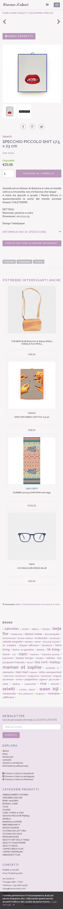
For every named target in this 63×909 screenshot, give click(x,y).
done (38, 641)
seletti (9, 688)
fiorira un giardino (23, 649)
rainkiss (16, 684)
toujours (40, 693)
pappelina (31, 679)
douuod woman (51, 641)
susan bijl (49, 688)
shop (5, 754)
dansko (29, 641)
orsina (19, 679)
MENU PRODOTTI (20, 36)
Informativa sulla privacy (15, 766)
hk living (53, 649)
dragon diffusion (28, 645)
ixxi (14, 654)
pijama (43, 679)
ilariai (6, 654)
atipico (35, 629)
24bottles (12, 628)
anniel (25, 629)
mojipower (33, 676)
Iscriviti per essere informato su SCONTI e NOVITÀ (30, 718)
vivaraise (53, 693)
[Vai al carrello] (47, 4)
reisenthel (30, 684)
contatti (7, 760)
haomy (41, 649)
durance (47, 645)
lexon (30, 662)
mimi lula (8, 676)
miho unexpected (50, 672)
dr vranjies (9, 645)
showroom (8, 757)
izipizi (23, 654)
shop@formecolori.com (14, 888)
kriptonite (8, 658)
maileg (55, 662)
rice (43, 684)
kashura (34, 654)
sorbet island (27, 689)
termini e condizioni (13, 763)
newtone (46, 676)
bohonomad (9, 638)
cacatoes (54, 638)
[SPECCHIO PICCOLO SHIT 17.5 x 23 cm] (32, 73)
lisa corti (41, 662)
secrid (55, 683)
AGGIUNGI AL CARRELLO (38, 173)
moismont (20, 676)
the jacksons (25, 693)
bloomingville (52, 634)
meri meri (22, 672)
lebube (51, 658)
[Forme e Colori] (15, 5)
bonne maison (25, 638)
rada (5, 684)
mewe (33, 672)
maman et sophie (22, 667)
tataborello (9, 693)
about (6, 751)
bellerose (16, 634)
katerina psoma (50, 654)
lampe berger (25, 658)
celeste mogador (13, 641)
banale (46, 629)
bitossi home (33, 634)
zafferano (8, 697)
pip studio (54, 679)
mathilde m (52, 668)
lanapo (40, 658)
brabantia (41, 638)
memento (8, 672)
